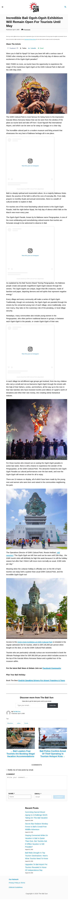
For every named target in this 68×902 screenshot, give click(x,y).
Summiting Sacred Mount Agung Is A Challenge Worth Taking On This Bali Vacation (36, 815)
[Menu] (2, 7)
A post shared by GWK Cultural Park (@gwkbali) (30, 189)
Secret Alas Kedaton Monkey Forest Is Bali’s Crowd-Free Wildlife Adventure (36, 826)
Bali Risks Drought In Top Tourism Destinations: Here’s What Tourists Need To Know (36, 855)
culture (18, 723)
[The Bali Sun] (34, 7)
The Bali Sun (16, 711)
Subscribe (52, 705)
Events (26, 723)
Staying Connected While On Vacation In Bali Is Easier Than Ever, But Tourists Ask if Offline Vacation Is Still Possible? (36, 841)
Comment (10, 774)
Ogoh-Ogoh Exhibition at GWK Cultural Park (34, 642)
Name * (11, 793)
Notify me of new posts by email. (21, 770)
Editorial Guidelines (16, 887)
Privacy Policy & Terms (17, 883)
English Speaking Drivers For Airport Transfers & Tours (41, 680)
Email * (38, 794)
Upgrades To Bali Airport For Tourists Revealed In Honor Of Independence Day (36, 867)
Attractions (10, 723)
